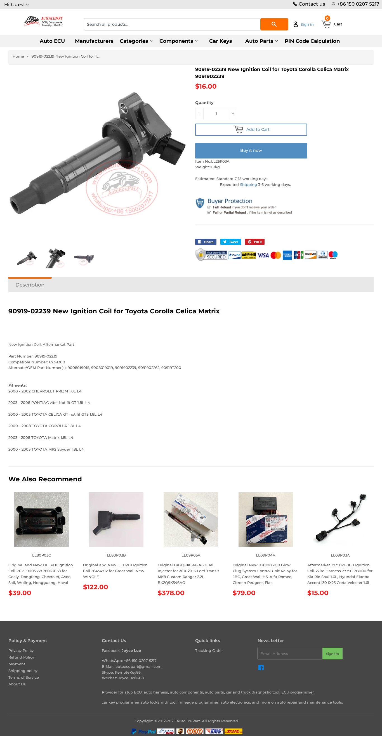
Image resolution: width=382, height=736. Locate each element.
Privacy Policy (21, 650)
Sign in (307, 24)
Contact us (311, 4)
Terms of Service (23, 677)
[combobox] (186, 24)
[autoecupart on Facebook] (261, 668)
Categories (135, 41)
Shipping (248, 184)
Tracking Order (209, 650)
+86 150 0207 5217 (358, 4)
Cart (334, 22)
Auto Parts (260, 41)
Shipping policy (22, 670)
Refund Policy (21, 657)
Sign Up (332, 654)
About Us (17, 684)
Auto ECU (52, 41)
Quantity (204, 102)
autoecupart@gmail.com (138, 666)
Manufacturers (94, 41)
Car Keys (220, 41)
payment (16, 664)
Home (18, 56)
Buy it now (251, 150)
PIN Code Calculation (312, 41)
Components (177, 41)
